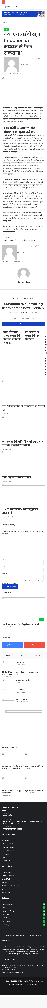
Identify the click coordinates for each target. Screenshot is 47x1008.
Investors (5, 857)
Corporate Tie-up (8, 850)
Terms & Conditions (8, 876)
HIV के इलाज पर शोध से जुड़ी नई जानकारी (20, 624)
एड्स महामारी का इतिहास (34, 766)
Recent (22, 655)
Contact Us (6, 861)
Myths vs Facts (8, 911)
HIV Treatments (8, 925)
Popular (8, 655)
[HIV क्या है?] (8, 693)
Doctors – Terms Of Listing (11, 886)
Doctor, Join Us (7, 854)
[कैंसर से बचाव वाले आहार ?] (8, 683)
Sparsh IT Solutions (31, 984)
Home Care (6, 892)
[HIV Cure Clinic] (11, 7)
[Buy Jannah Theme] (23, 14)
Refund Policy (6, 879)
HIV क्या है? (20, 690)
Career (4, 889)
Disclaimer (5, 882)
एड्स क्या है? (20, 662)
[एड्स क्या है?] (8, 665)
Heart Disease (21, 699)
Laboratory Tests (8, 844)
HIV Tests (6, 918)
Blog (6, 29)
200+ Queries (8, 904)
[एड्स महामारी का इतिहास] (35, 758)
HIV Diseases (7, 921)
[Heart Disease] (8, 702)
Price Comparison (8, 847)
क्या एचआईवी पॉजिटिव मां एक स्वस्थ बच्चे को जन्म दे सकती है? (12, 768)
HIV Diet (6, 914)
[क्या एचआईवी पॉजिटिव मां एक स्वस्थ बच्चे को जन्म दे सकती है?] (12, 758)
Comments (38, 655)
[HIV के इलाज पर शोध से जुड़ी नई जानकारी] (12, 782)
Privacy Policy (7, 872)
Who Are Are (6, 840)
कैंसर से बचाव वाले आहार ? (25, 680)
